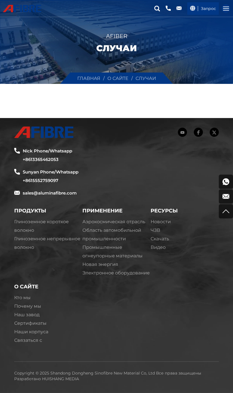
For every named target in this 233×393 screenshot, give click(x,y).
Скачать (160, 238)
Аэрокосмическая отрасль (113, 221)
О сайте (117, 78)
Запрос (208, 8)
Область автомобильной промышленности (111, 234)
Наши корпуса (31, 331)
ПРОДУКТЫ (30, 210)
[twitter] (214, 132)
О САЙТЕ (26, 286)
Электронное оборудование (116, 273)
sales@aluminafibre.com (50, 193)
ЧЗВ (155, 230)
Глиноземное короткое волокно (41, 225)
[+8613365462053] (226, 182)
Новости (161, 221)
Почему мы (27, 306)
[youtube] (182, 132)
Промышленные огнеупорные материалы (112, 251)
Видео (158, 247)
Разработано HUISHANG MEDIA (46, 378)
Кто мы (22, 297)
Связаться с (28, 340)
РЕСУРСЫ (164, 210)
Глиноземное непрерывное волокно (47, 242)
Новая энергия (100, 264)
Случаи (146, 78)
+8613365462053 (41, 159)
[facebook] (198, 132)
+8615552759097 (40, 180)
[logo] (22, 8)
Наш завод (26, 314)
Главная (88, 78)
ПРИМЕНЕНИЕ (102, 210)
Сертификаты (30, 323)
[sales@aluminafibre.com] (226, 196)
